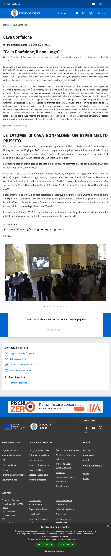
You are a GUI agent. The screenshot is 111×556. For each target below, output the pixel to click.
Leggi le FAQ (34, 514)
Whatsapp (34, 229)
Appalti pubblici (36, 470)
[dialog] (55, 539)
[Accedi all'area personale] (93, 4)
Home (6, 24)
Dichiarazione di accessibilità (63, 520)
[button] (55, 551)
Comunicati (88, 455)
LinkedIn (60, 229)
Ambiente (60, 472)
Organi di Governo (10, 450)
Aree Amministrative (11, 455)
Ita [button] (100, 4)
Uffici (4, 460)
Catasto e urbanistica (38, 474)
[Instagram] (82, 13)
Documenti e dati (9, 479)
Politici (5, 470)
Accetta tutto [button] (45, 545)
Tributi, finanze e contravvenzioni (63, 465)
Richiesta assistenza (38, 519)
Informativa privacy (65, 509)
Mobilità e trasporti (37, 479)
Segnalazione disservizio (40, 509)
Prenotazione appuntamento (35, 502)
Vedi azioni (7, 236)
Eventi (86, 478)
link (81, 539)
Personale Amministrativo (14, 474)
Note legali (61, 514)
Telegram (48, 229)
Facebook (10, 229)
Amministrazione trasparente (64, 502)
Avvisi (86, 460)
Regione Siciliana (12, 3)
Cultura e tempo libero (39, 455)
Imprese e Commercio (39, 465)
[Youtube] (76, 13)
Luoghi (86, 473)
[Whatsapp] (89, 13)
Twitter (22, 229)
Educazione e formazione (67, 450)
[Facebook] (69, 13)
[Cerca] (105, 13)
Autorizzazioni (62, 486)
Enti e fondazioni (9, 465)
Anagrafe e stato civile (39, 450)
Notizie (86, 450)
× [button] (108, 526)
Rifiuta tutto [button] (66, 545)
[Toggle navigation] (5, 12)
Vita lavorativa (35, 460)
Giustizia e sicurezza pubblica (65, 457)
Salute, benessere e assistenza (65, 479)
